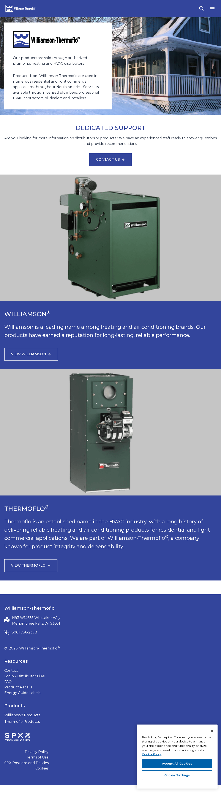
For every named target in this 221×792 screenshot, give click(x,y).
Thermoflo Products (22, 722)
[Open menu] (212, 8)
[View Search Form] (201, 8)
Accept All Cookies (177, 763)
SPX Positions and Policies (26, 763)
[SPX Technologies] (17, 737)
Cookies (42, 768)
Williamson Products (22, 715)
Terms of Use (37, 757)
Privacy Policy (37, 752)
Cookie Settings (177, 775)
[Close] (212, 731)
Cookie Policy (151, 754)
